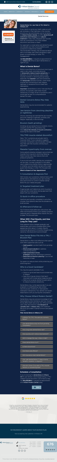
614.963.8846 (8, 34)
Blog (42, 11)
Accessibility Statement (49, 459)
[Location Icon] (5, 2)
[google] (46, 2)
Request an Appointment (8, 39)
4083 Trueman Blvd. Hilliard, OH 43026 (15, 1)
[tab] (36, 318)
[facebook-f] (49, 2)
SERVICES (19, 11)
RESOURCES (35, 11)
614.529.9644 (27, 59)
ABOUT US (11, 11)
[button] (36, 387)
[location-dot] (17, 446)
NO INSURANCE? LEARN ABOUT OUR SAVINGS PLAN (28, 430)
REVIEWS (27, 11)
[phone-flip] (17, 442)
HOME (5, 11)
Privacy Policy (41, 459)
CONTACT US (49, 11)
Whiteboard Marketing (33, 459)
